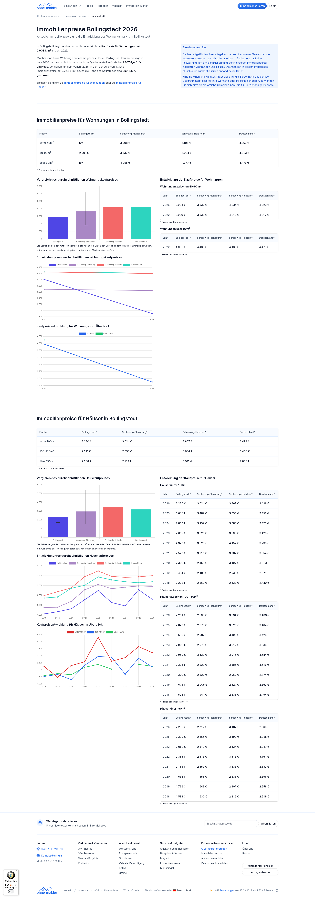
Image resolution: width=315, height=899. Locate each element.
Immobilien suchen (137, 5)
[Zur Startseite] (47, 6)
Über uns (247, 848)
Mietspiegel (167, 868)
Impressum (83, 890)
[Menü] (17, 871)
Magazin (117, 5)
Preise (89, 5)
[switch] (11, 891)
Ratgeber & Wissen (171, 853)
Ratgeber (102, 5)
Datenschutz (111, 890)
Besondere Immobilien (214, 863)
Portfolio (83, 863)
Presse (246, 853)
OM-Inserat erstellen (214, 848)
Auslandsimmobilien (212, 858)
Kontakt (68, 890)
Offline (123, 873)
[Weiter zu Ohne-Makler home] (47, 890)
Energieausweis (128, 853)
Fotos (122, 868)
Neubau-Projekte (88, 858)
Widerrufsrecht (131, 890)
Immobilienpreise (170, 863)
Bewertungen (227, 890)
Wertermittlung (127, 848)
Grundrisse (125, 858)
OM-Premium (86, 853)
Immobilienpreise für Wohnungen (84, 82)
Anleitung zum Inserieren (174, 848)
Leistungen (70, 5)
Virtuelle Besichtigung (132, 863)
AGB (96, 890)
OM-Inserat (85, 848)
